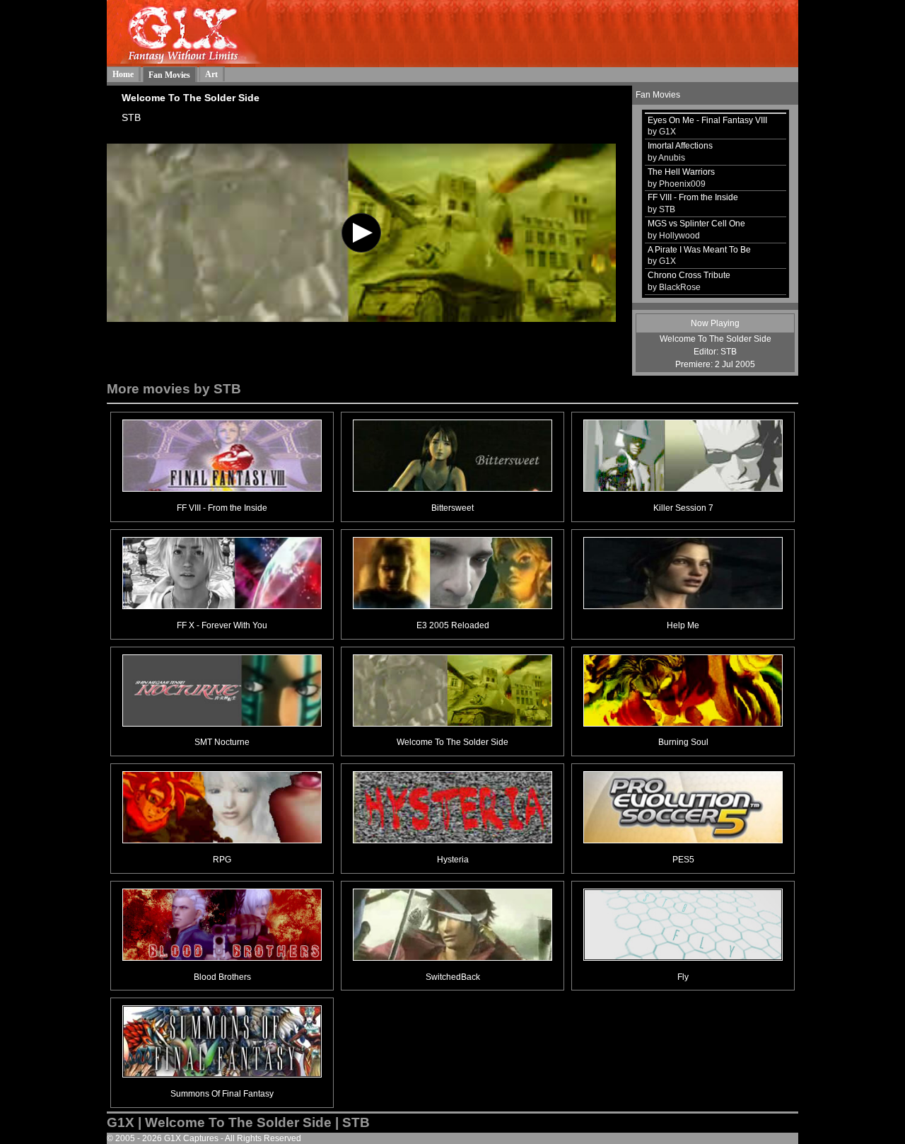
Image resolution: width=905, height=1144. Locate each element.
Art (211, 74)
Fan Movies (169, 75)
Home (123, 74)
